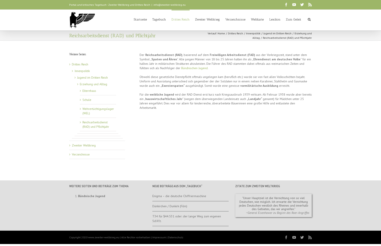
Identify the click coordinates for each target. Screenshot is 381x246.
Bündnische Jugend (91, 196)
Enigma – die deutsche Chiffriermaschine (179, 196)
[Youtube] (294, 4)
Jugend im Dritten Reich (277, 33)
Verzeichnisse (235, 19)
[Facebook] (286, 4)
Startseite (140, 19)
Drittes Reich (181, 19)
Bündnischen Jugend (194, 68)
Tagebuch (159, 19)
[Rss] (310, 4)
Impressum (159, 237)
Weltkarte (257, 19)
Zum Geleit (293, 19)
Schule (86, 100)
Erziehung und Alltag (93, 84)
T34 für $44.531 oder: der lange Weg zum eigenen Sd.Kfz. (186, 218)
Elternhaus (89, 91)
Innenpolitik (253, 33)
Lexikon (274, 19)
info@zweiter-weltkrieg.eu (169, 4)
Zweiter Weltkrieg (207, 19)
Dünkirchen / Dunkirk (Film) (169, 206)
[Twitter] (302, 4)
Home (221, 33)
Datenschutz (175, 237)
